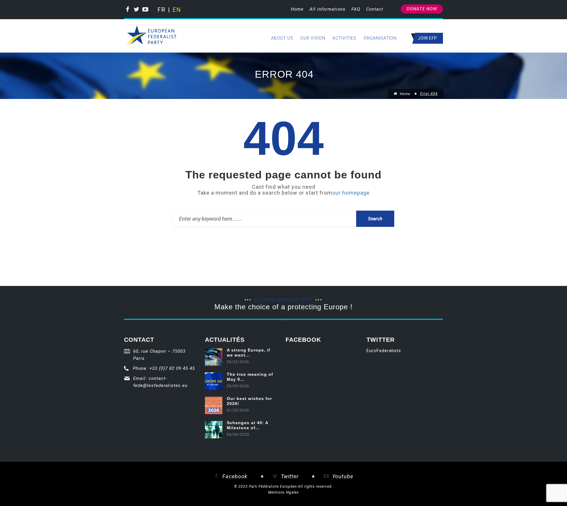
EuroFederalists (383, 350)
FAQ (355, 9)
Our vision (312, 38)
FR (161, 9)
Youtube (342, 476)
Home (297, 9)
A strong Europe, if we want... (248, 352)
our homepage (351, 193)
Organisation (380, 38)
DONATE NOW (422, 9)
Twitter (289, 476)
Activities (344, 38)
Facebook (234, 476)
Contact (374, 9)
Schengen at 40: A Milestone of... (247, 425)
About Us (282, 38)
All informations (327, 9)
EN (176, 9)
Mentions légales (283, 492)
